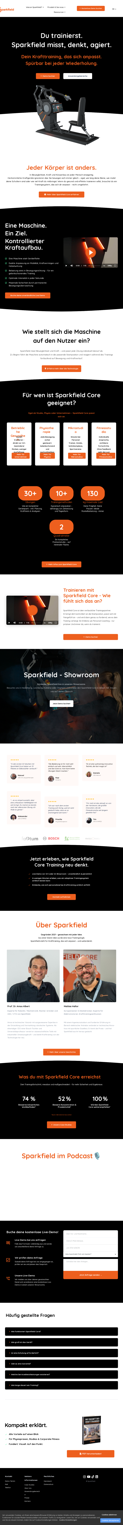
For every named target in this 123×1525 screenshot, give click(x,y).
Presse (27, 1498)
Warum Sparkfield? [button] (34, 7)
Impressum (48, 1481)
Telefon (8, 1487)
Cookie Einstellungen (68, 1520)
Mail (6, 1484)
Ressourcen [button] (59, 12)
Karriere (28, 1501)
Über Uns (28, 1488)
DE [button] (113, 9)
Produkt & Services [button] (56, 7)
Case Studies (29, 1485)
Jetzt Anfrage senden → (90, 1275)
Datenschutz (48, 1484)
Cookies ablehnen (109, 1515)
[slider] (71, 257)
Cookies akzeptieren (110, 1520)
